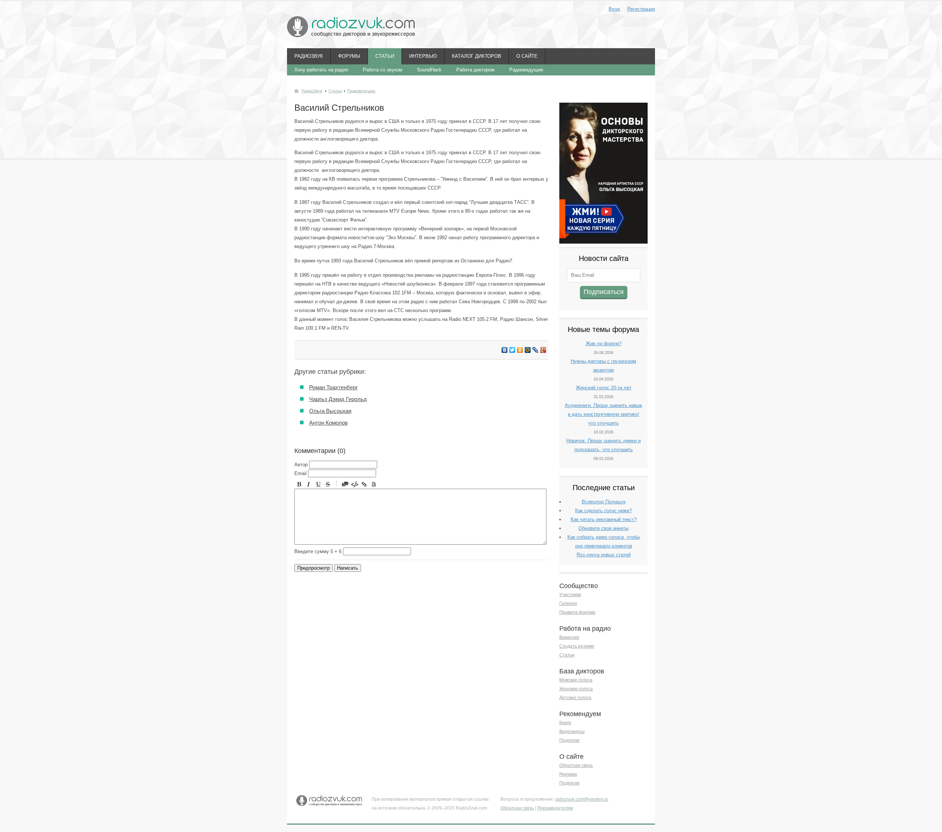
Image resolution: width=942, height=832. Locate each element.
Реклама (568, 774)
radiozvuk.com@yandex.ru (581, 799)
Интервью (423, 56)
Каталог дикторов (476, 56)
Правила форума (577, 612)
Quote (345, 484)
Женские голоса (576, 688)
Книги (565, 722)
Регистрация (641, 9)
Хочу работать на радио (321, 69)
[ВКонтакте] (505, 350)
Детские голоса (575, 697)
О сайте (527, 56)
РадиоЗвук (308, 56)
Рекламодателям (555, 808)
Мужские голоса (575, 680)
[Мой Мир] (528, 350)
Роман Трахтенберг (333, 387)
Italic (308, 484)
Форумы (349, 56)
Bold (299, 484)
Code (354, 484)
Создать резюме (576, 646)
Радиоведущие (526, 69)
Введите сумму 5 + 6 (317, 551)
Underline (318, 484)
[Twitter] (512, 350)
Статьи (384, 56)
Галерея (568, 603)
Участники (570, 594)
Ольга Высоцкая (330, 411)
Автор (301, 464)
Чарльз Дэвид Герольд (338, 399)
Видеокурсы (572, 731)
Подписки (569, 740)
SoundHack (429, 69)
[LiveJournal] (535, 350)
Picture (374, 484)
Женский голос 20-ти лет (603, 387)
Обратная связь (576, 765)
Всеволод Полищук (604, 501)
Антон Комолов (328, 422)
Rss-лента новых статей (604, 554)
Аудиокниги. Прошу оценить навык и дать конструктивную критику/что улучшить (603, 414)
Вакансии (569, 637)
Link (364, 484)
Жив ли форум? (603, 343)
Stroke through (328, 484)
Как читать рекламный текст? (604, 519)
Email (300, 473)
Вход (614, 9)
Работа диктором (475, 69)
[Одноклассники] (520, 350)
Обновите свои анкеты (603, 528)
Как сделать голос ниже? (603, 510)
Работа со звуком (382, 69)
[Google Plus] (543, 350)
